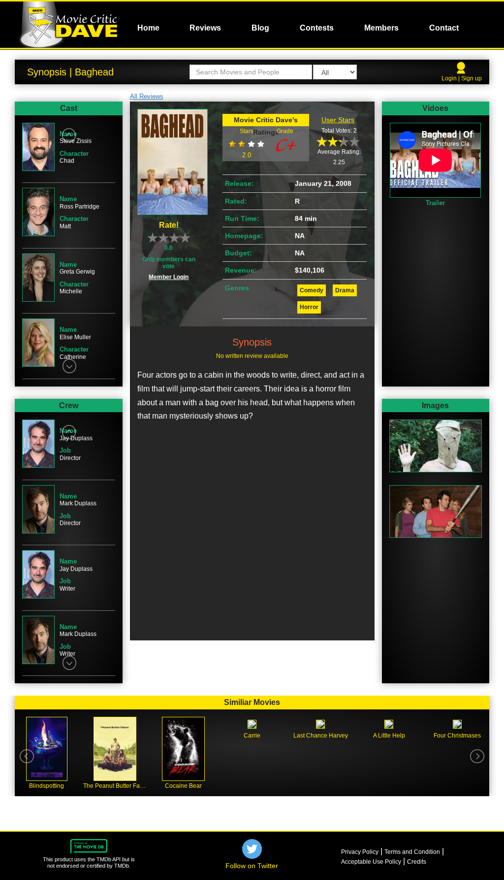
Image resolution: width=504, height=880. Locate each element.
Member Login (169, 277)
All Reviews (146, 96)
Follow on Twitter (251, 866)
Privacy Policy (359, 851)
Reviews (205, 28)
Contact (444, 28)
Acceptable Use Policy (371, 861)
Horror (309, 307)
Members (381, 28)
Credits (416, 861)
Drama (344, 290)
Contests (317, 28)
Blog (260, 28)
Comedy (311, 290)
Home (148, 28)
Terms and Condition (412, 851)
